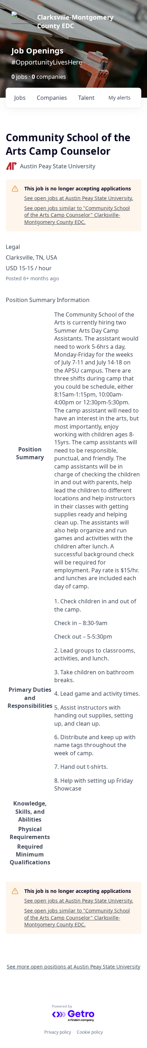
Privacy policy (57, 1032)
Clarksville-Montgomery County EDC (75, 21)
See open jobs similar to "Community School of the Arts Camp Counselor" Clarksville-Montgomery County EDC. (77, 215)
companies (52, 98)
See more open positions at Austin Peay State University (73, 966)
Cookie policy (90, 1032)
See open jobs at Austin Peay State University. (78, 198)
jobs (20, 98)
